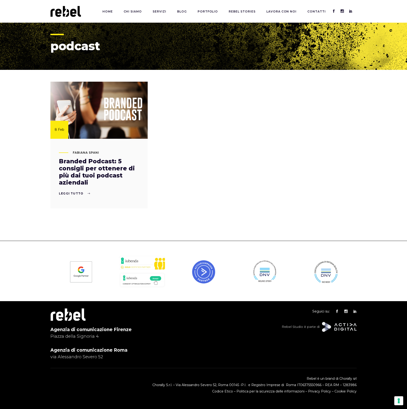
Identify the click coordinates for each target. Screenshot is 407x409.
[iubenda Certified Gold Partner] (142, 269)
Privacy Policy (319, 391)
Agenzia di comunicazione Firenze (91, 329)
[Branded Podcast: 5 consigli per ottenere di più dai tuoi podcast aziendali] (99, 110)
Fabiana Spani (86, 152)
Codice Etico (222, 391)
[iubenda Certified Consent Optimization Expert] (142, 287)
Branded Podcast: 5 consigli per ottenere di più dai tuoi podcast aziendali (97, 172)
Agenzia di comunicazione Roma (88, 350)
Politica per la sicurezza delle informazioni (270, 391)
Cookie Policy (345, 391)
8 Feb (59, 129)
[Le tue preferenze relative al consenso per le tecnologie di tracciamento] (398, 400)
